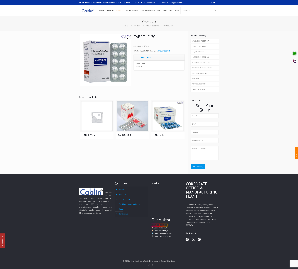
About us (122, 194)
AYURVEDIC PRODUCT (200, 41)
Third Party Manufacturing (129, 204)
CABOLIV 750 (89, 135)
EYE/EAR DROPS (198, 52)
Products (137, 26)
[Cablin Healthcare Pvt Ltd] (88, 8)
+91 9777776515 (132, 2)
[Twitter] (214, 2)
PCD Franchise (124, 199)
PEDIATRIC (196, 78)
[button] (127, 38)
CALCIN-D (159, 135)
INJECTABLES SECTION (200, 57)
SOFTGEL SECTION (199, 84)
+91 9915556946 (148, 2)
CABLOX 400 (124, 135)
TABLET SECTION (152, 26)
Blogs (121, 209)
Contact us (123, 214)
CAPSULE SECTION (199, 46)
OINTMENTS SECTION (200, 73)
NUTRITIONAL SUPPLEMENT (202, 68)
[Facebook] (211, 2)
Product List (2, 239)
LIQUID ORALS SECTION (201, 62)
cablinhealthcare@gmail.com (171, 2)
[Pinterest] (217, 2)
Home (127, 26)
